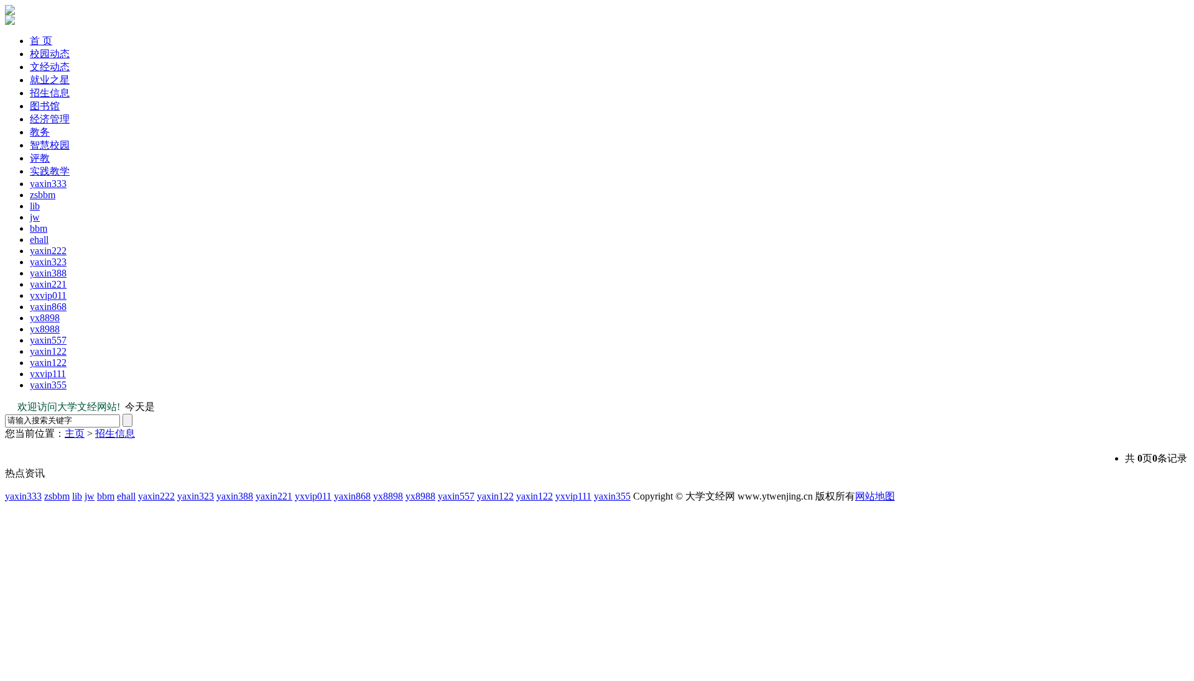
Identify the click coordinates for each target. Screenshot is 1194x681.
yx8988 (45, 329)
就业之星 (50, 80)
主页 (75, 433)
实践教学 (50, 171)
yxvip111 (48, 373)
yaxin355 (48, 385)
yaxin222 (48, 250)
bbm (38, 228)
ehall (39, 239)
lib (35, 206)
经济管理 (50, 119)
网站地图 (875, 496)
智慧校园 (50, 145)
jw (35, 217)
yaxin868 (48, 306)
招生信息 (50, 93)
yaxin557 (48, 340)
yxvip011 (48, 295)
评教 (40, 158)
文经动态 (50, 67)
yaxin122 (48, 351)
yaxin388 (48, 273)
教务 (40, 132)
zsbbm (42, 195)
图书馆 (45, 106)
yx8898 (45, 318)
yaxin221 (48, 284)
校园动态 (50, 53)
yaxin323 (48, 262)
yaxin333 (48, 183)
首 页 (41, 40)
